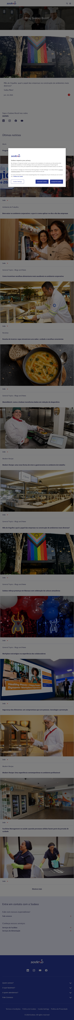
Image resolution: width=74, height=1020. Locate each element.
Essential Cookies (42, 181)
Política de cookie (18, 176)
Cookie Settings (17, 181)
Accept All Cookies (56, 181)
